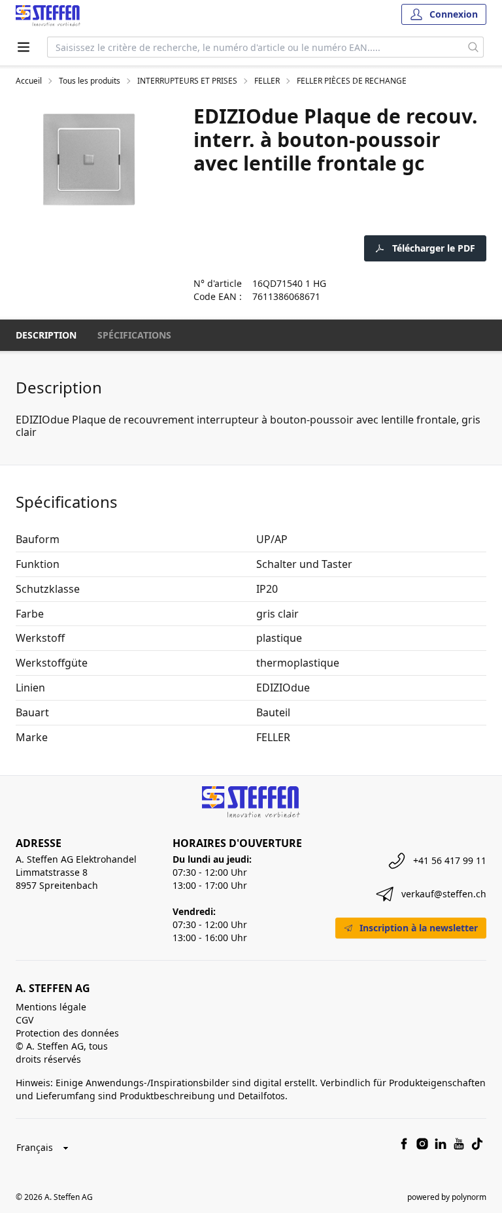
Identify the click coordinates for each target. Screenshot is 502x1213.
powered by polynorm (446, 1197)
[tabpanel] (89, 159)
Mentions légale (51, 1007)
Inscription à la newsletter (419, 928)
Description (46, 335)
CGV (24, 1020)
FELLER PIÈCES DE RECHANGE (352, 81)
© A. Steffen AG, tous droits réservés (62, 1052)
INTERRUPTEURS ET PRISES (187, 81)
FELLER (267, 81)
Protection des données (67, 1033)
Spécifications (134, 335)
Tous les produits (89, 81)
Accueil (29, 81)
